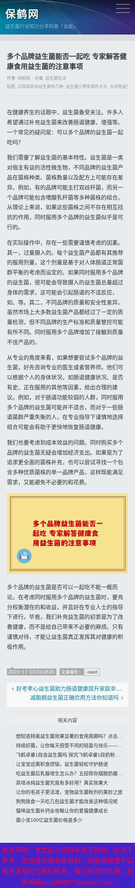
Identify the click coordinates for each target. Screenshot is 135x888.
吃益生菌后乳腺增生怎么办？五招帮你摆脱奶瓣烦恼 (71, 773)
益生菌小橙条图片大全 (86, 86)
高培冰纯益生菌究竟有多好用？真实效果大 (62, 782)
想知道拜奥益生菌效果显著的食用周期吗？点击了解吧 (74, 736)
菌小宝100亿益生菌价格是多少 (49, 820)
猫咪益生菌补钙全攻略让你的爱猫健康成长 (62, 810)
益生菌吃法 (55, 78)
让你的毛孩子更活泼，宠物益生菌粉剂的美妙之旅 (69, 792)
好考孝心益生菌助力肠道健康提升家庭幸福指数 (70, 689)
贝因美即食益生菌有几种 (40, 86)
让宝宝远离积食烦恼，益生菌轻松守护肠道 (62, 764)
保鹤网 (22, 14)
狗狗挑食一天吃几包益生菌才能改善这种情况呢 (67, 801)
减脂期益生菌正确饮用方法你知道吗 (74, 698)
